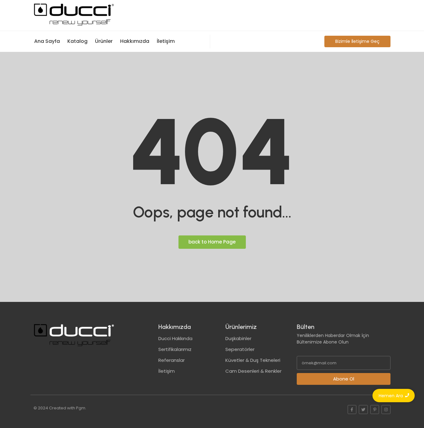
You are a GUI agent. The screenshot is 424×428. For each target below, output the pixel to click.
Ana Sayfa (47, 41)
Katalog (77, 41)
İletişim (166, 41)
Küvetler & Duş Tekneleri (252, 360)
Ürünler (104, 41)
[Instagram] (385, 409)
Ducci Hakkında (175, 338)
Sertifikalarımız (175, 349)
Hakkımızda (134, 41)
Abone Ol (343, 379)
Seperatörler (240, 349)
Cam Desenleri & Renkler (253, 371)
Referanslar (171, 360)
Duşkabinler (238, 338)
